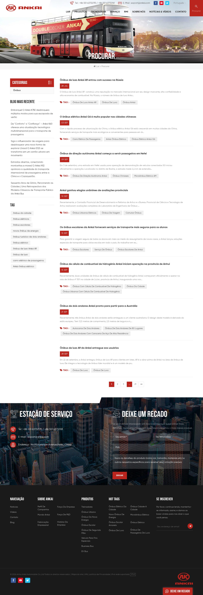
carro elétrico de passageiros (86, 139)
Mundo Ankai (44, 515)
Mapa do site (77, 574)
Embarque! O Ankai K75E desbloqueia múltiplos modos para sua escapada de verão (32, 113)
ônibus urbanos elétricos (84, 213)
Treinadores (86, 507)
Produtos (80, 12)
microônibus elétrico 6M (145, 176)
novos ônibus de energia (25, 231)
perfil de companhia (43, 508)
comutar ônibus (133, 213)
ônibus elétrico (20, 243)
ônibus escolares (81, 250)
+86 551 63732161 (106, 3)
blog (12, 522)
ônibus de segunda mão (91, 531)
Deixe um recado (180, 591)
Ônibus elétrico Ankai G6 (143, 139)
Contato (180, 12)
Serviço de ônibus (103, 250)
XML (86, 574)
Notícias (14, 507)
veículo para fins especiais (89, 539)
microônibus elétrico (139, 515)
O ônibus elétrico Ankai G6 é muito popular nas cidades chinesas (98, 117)
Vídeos (13, 512)
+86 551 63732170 (87, 3)
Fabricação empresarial (43, 523)
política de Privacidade (99, 574)
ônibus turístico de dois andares (29, 237)
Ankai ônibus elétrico (116, 139)
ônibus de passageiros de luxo (140, 531)
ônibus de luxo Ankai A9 (84, 102)
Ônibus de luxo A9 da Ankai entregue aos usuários (89, 348)
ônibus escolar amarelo (116, 523)
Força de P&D (63, 515)
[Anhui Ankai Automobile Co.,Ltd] (24, 7)
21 (135, 384)
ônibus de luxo (109, 102)
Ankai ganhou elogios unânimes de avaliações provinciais (94, 190)
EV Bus (84, 551)
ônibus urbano (88, 512)
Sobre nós (138, 12)
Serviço (115, 12)
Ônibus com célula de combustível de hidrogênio (97, 286)
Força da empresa (66, 507)
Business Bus (87, 546)
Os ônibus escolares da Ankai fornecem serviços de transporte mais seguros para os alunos (113, 227)
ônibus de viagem (111, 213)
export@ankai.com (140, 3)
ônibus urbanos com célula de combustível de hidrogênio (91, 292)
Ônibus (17, 90)
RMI (126, 12)
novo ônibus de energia (116, 515)
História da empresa (62, 523)
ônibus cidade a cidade (138, 508)
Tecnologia (98, 12)
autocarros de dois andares (86, 328)
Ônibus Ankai (129, 102)
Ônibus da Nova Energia (89, 518)
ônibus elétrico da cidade (117, 508)
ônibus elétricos (21, 219)
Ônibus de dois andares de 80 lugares (124, 328)
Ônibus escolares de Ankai (130, 250)
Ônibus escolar (88, 525)
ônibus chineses (121, 176)
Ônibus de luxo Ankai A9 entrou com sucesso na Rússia (91, 80)
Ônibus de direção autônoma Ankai (90, 176)
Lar (68, 12)
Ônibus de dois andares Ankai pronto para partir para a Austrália (98, 306)
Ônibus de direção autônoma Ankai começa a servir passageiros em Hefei (103, 153)
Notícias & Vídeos (160, 12)
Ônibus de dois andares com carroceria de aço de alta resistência (95, 334)
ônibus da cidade (136, 286)
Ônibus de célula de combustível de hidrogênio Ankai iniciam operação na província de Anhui (115, 264)
